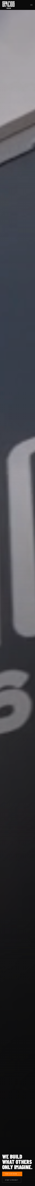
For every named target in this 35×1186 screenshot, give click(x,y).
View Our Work (12, 1174)
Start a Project (11, 1180)
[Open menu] (31, 5)
